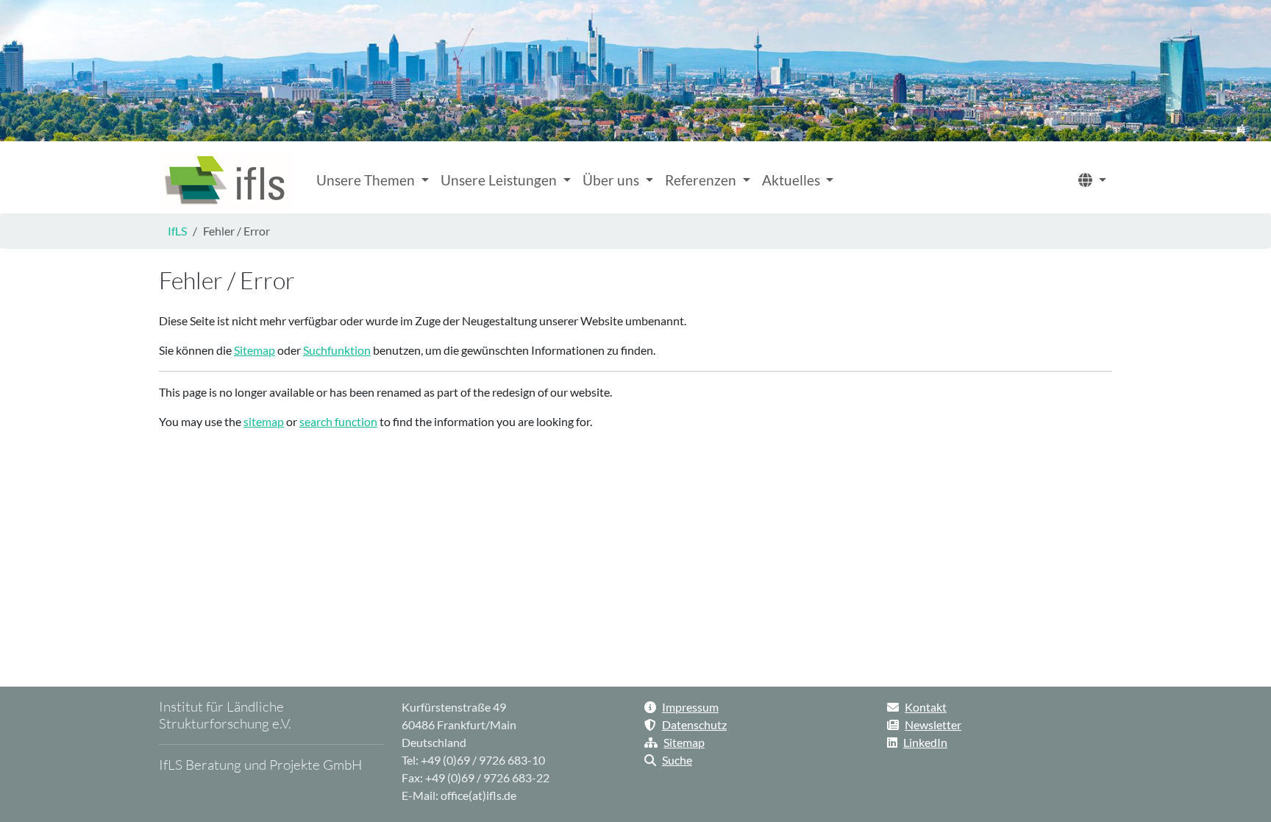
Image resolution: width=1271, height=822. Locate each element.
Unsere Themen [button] (367, 179)
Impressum (690, 707)
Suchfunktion (337, 350)
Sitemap (254, 350)
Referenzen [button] (702, 179)
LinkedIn (925, 742)
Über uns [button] (612, 179)
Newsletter (933, 724)
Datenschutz (694, 724)
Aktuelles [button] (792, 179)
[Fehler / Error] (226, 180)
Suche (677, 760)
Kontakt (926, 707)
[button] (1092, 180)
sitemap (263, 421)
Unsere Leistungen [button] (500, 179)
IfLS (177, 231)
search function (338, 421)
